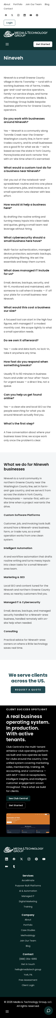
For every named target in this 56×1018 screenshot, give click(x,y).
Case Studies (28, 930)
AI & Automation (28, 890)
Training (28, 906)
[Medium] (6, 866)
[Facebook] (14, 859)
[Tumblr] (14, 866)
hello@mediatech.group (28, 969)
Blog (47, 4)
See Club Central (18, 798)
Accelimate (28, 880)
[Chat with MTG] (48, 1010)
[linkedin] (24, 15)
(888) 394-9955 (28, 958)
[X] (21, 859)
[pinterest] (37, 15)
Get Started (43, 44)
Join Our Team (34, 4)
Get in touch (28, 964)
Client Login (28, 985)
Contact (8, 8)
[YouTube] (44, 859)
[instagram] (18, 15)
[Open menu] (7, 44)
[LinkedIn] (6, 859)
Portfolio (17, 4)
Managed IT (28, 896)
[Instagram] (29, 859)
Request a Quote (28, 689)
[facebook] (6, 15)
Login (9, 22)
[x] (12, 15)
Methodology (28, 935)
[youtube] (31, 15)
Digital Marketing (28, 901)
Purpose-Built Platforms (28, 885)
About (7, 4)
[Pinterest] (36, 859)
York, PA (28, 974)
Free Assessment (28, 980)
